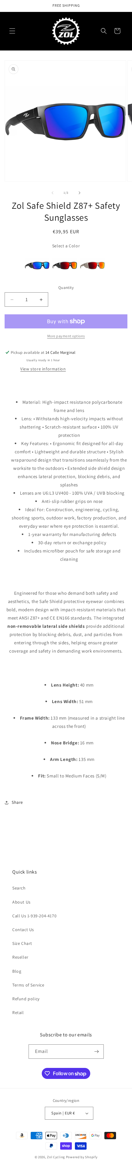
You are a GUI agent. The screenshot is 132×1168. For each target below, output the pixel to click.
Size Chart (22, 943)
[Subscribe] (96, 1051)
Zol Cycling (56, 1157)
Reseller (20, 957)
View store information (43, 369)
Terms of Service (28, 985)
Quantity (66, 287)
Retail (18, 1012)
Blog (16, 971)
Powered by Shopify (82, 1157)
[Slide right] (79, 193)
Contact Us (23, 929)
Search (19, 888)
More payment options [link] (66, 336)
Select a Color (66, 246)
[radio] (37, 265)
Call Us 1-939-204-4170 (34, 916)
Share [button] (17, 802)
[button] (12, 31)
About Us (21, 902)
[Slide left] (52, 193)
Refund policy (26, 998)
